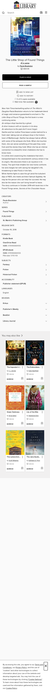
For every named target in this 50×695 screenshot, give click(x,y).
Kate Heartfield (33, 371)
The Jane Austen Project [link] (34, 457)
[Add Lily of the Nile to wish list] (41, 423)
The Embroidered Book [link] (34, 367)
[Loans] (41, 13)
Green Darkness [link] (13, 412)
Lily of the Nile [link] (32, 412)
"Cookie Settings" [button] (35, 679)
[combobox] (20, 13)
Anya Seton (12, 416)
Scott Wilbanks (13, 461)
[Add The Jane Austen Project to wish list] (41, 468)
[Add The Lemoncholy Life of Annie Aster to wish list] (22, 468)
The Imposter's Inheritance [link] (14, 367)
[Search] (3, 12)
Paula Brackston (26, 66)
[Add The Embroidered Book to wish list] (41, 378)
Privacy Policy (21, 667)
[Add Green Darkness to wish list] (22, 423)
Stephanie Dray (34, 416)
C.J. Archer (12, 371)
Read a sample (25, 85)
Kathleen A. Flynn (34, 461)
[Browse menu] (46, 12)
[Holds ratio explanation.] (36, 102)
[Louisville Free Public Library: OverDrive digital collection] (25, 5)
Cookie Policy (11, 688)
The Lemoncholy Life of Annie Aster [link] (14, 457)
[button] (25, 77)
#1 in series (25, 63)
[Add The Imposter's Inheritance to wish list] (22, 378)
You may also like (11, 335)
